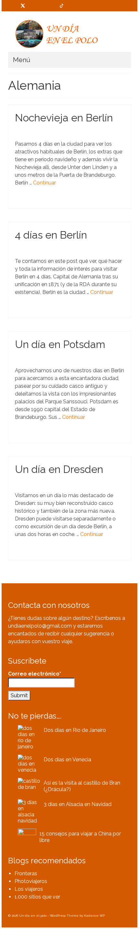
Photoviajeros (31, 881)
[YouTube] (42, 5)
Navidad (65, 201)
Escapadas (53, 131)
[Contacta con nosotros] (12, 5)
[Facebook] (32, 5)
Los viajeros (29, 889)
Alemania (26, 201)
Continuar (44, 183)
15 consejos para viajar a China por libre (80, 837)
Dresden (66, 552)
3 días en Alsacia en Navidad (78, 804)
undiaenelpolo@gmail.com (40, 626)
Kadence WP (94, 915)
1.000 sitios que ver (37, 897)
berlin (40, 201)
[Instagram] (51, 5)
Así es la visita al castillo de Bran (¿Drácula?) (82, 786)
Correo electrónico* (34, 674)
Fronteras (26, 873)
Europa (52, 201)
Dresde (52, 552)
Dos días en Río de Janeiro (75, 730)
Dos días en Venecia (67, 759)
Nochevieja (83, 201)
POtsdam (53, 435)
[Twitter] (22, 5)
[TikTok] (61, 5)
